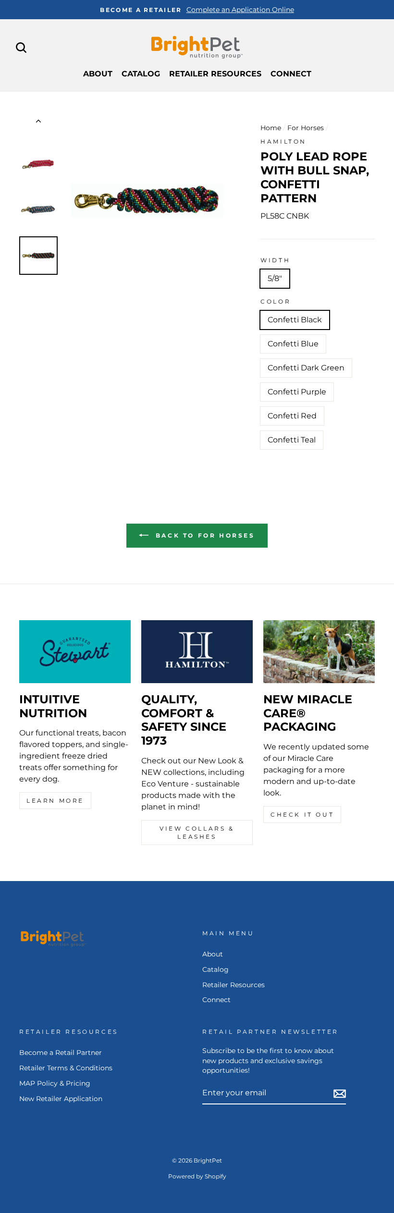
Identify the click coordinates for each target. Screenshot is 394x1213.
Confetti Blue (293, 343)
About (97, 73)
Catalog (141, 73)
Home (270, 128)
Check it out (302, 814)
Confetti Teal (292, 439)
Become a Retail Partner (60, 1052)
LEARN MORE (55, 800)
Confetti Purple (297, 391)
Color (275, 301)
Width (275, 260)
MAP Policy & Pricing (54, 1083)
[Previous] (38, 123)
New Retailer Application (60, 1099)
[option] (197, 9)
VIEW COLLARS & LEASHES (197, 832)
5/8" (275, 278)
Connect (291, 73)
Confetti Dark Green (306, 367)
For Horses (305, 128)
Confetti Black (295, 319)
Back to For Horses (203, 535)
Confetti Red (292, 415)
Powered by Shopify (197, 1176)
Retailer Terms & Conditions (65, 1068)
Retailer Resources (215, 73)
